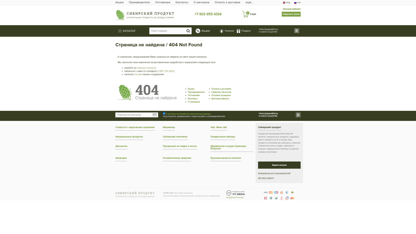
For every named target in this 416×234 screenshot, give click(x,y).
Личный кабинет (292, 9)
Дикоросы (121, 146)
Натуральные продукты (129, 136)
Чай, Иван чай (218, 127)
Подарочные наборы (222, 136)
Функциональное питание (225, 158)
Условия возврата (221, 95)
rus (299, 2)
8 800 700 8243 (165, 71)
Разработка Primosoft (234, 197)
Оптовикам (162, 2)
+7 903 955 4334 (208, 14)
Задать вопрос (279, 165)
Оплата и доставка (227, 2)
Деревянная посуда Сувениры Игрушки (228, 147)
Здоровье (121, 158)
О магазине (201, 2)
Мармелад (169, 127)
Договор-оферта (220, 98)
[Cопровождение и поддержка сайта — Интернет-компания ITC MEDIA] (235, 192)
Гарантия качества (221, 92)
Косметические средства (177, 158)
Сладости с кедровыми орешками (135, 127)
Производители (139, 2)
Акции (119, 2)
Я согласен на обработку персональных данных (188, 114)
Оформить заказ (291, 14)
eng (288, 2)
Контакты (182, 2)
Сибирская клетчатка (175, 136)
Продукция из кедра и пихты (180, 146)
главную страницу (146, 67)
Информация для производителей (274, 173)
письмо (138, 74)
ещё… (249, 2)
